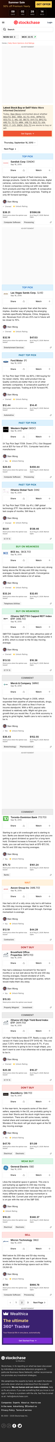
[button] (27, 201)
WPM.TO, (40, 117)
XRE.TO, (29, 122)
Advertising (18, 1406)
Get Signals (26, 133)
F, (11, 125)
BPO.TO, (43, 119)
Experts (16, 1402)
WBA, (20, 117)
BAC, (14, 117)
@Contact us (31, 1406)
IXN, (44, 122)
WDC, (6, 125)
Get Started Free (26, 1340)
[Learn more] (51, 222)
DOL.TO (27, 125)
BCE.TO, (37, 122)
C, (13, 119)
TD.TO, (15, 122)
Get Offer (44, 4)
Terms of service (24, 1410)
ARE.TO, (7, 122)
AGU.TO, (7, 117)
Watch (39, 170)
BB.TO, (26, 119)
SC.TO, (27, 117)
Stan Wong (15, 114)
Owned (8, 206)
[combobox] (27, 29)
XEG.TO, (7, 119)
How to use (36, 1402)
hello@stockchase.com (17, 1396)
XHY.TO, (34, 119)
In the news (6, 1406)
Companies (6, 1402)
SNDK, (20, 125)
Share (13, 170)
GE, (21, 119)
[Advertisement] (27, 75)
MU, (17, 119)
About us (25, 1402)
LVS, (14, 125)
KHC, (33, 117)
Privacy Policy (8, 1410)
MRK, (22, 122)
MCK (27, 37)
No (6, 461)
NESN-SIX (9, 37)
